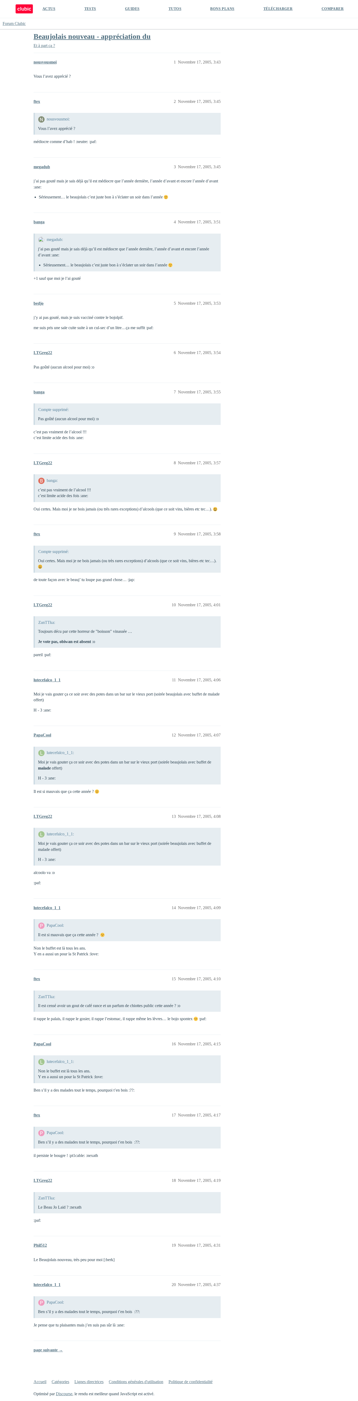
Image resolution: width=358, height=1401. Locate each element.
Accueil (40, 1381)
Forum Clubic (14, 23)
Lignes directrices (89, 1381)
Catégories (60, 1381)
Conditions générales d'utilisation (136, 1381)
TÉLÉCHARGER (277, 9)
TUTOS (175, 9)
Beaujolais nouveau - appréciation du (92, 36)
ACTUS (48, 9)
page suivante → (48, 1350)
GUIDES (132, 9)
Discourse (64, 1394)
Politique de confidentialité (191, 1381)
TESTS (90, 9)
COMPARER (333, 9)
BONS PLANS (222, 9)
